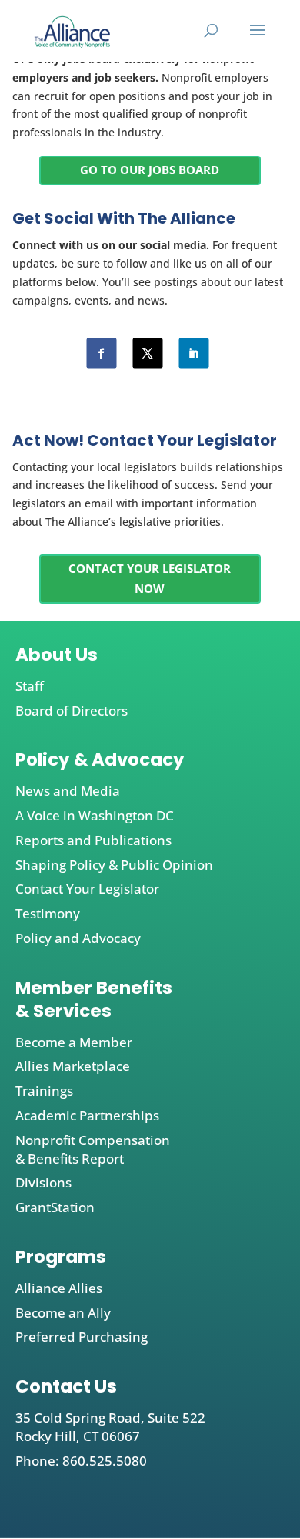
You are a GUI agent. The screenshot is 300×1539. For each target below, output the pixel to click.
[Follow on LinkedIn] (193, 353)
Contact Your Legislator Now (149, 578)
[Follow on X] (147, 353)
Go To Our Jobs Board (149, 169)
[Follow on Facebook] (101, 353)
